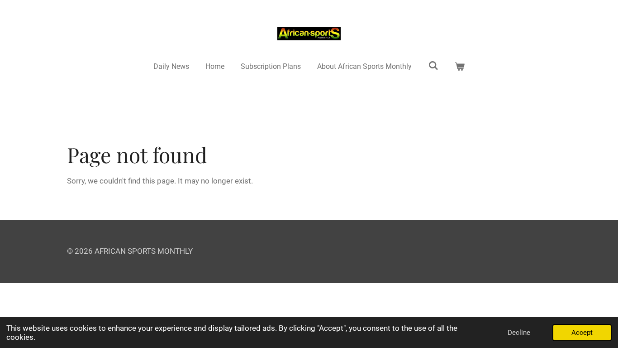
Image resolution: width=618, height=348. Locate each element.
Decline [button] (519, 333)
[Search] (433, 65)
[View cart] (459, 66)
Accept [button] (582, 333)
